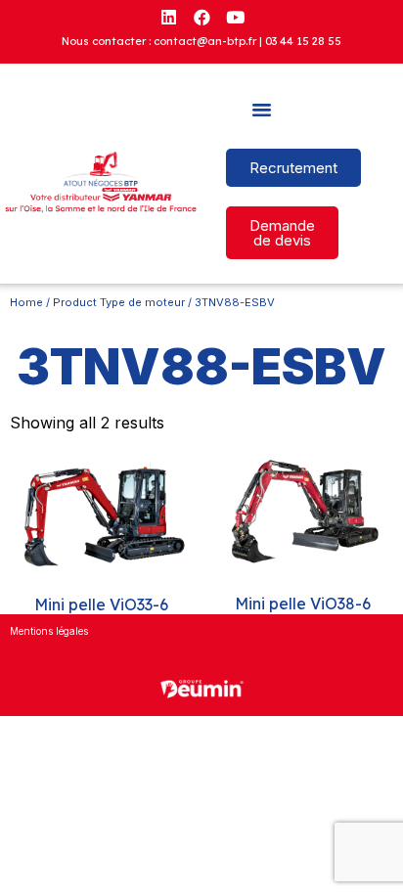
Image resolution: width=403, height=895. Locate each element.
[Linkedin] (168, 16)
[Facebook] (201, 16)
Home (26, 302)
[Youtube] (234, 16)
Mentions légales (49, 631)
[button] (262, 109)
